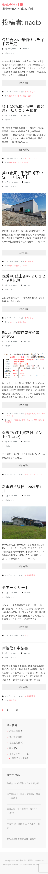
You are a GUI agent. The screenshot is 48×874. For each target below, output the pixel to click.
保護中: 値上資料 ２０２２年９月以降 (24, 278)
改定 (25, 96)
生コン (30, 96)
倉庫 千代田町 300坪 (18, 266)
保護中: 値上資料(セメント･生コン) (22, 434)
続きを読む (24, 83)
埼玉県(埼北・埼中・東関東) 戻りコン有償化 (23, 108)
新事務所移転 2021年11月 (22, 488)
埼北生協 (12, 162)
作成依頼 (16, 420)
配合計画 (37, 420)
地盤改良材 (14, 742)
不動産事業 (29, 262)
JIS (10, 420)
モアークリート (15, 587)
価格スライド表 (15, 96)
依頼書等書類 (30, 414)
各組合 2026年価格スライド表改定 (23, 41)
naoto (26, 49)
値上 (19, 322)
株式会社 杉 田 (12, 5)
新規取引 (12, 700)
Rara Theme (19, 864)
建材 (38, 414)
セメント (12, 322)
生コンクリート (31, 92)
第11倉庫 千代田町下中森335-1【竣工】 (22, 175)
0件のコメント (10, 53)
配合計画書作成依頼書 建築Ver (22, 334)
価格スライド (18, 758)
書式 (23, 420)
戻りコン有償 (23, 162)
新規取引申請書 (15, 648)
